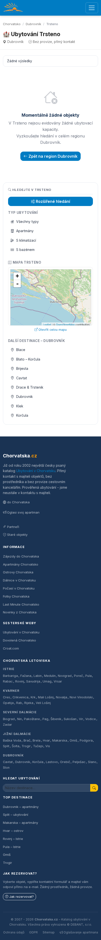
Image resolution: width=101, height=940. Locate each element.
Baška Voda (12, 740)
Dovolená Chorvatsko (19, 640)
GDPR (33, 932)
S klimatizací (26, 240)
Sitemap (49, 932)
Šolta (15, 746)
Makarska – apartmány (20, 823)
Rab (19, 703)
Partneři (13, 527)
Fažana (25, 676)
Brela (36, 740)
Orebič (65, 762)
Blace (20, 350)
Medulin (50, 676)
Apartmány (25, 231)
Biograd (9, 719)
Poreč (78, 676)
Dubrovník (33, 24)
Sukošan (70, 719)
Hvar (46, 740)
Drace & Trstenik (29, 387)
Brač (27, 740)
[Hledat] (94, 788)
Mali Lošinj (46, 697)
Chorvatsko (12, 24)
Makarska (59, 740)
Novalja (61, 697)
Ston (6, 767)
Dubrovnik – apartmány (20, 807)
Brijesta (22, 368)
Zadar (7, 724)
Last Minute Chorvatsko (21, 604)
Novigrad (65, 676)
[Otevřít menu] (92, 7)
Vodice (90, 719)
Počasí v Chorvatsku (19, 588)
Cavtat (21, 378)
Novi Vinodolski (81, 697)
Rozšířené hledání (53, 201)
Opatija (8, 703)
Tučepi (38, 746)
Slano (92, 762)
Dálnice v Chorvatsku (19, 580)
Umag (47, 681)
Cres (6, 697)
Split (6, 746)
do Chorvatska (18, 502)
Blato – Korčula (28, 359)
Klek (19, 406)
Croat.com (11, 648)
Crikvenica (20, 697)
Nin (19, 719)
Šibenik (55, 719)
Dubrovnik (24, 396)
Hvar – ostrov (13, 831)
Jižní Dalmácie (17, 734)
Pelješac (79, 762)
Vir (81, 719)
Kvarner (11, 690)
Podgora (86, 740)
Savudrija (33, 681)
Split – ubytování (15, 814)
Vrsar (58, 681)
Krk (33, 697)
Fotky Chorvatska (16, 596)
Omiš (73, 740)
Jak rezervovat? (21, 897)
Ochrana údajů (13, 932)
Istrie (8, 669)
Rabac (8, 681)
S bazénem (25, 250)
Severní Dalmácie (20, 712)
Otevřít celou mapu (52, 329)
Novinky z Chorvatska (20, 612)
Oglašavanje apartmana (80, 932)
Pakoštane (32, 719)
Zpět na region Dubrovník (52, 156)
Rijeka (28, 703)
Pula (88, 676)
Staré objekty (17, 535)
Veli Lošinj (43, 703)
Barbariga (10, 676)
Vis (47, 746)
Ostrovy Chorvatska (18, 572)
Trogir (26, 746)
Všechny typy (27, 221)
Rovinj (19, 681)
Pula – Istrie (12, 847)
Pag (45, 719)
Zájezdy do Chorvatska (21, 556)
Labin (38, 676)
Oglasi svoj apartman (23, 512)
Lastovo (52, 762)
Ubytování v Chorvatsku (35, 471)
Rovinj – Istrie (13, 839)
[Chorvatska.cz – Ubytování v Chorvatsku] (13, 8)
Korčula (22, 415)
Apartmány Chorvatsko (20, 564)
